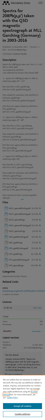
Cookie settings (22, 414)
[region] (22, 397)
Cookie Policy (12, 397)
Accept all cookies (22, 406)
